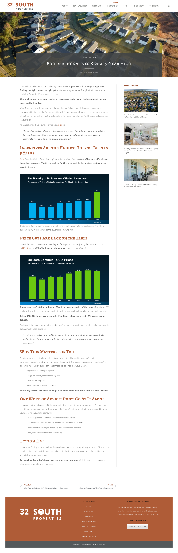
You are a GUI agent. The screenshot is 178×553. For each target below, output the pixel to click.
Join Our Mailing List (89, 521)
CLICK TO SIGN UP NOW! (137, 527)
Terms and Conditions (89, 536)
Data (22, 159)
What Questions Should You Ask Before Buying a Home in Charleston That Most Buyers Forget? (141, 151)
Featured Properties (89, 526)
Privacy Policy (88, 531)
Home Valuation (89, 512)
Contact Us (89, 517)
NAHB (25, 248)
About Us (89, 507)
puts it (61, 125)
